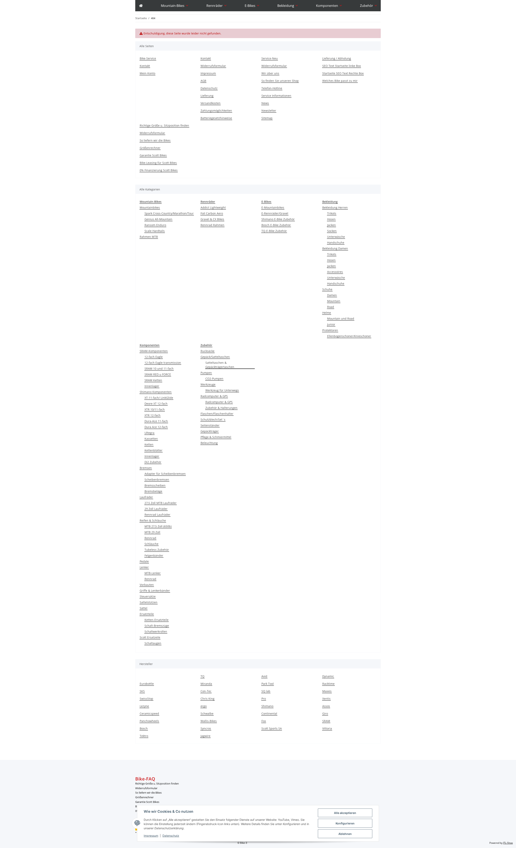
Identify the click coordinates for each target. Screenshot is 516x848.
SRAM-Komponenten (154, 351)
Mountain (333, 301)
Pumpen (206, 373)
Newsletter (268, 110)
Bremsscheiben (155, 485)
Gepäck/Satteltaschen (215, 357)
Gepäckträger (210, 431)
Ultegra (149, 433)
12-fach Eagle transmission (163, 363)
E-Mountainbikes (272, 207)
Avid (264, 676)
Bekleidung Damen (335, 248)
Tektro (144, 736)
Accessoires (335, 272)
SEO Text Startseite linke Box (341, 66)
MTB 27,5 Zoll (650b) (158, 526)
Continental (269, 713)
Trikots (331, 213)
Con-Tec (206, 691)
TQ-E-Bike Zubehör (274, 231)
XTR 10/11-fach (155, 409)
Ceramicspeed (149, 713)
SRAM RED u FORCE (158, 374)
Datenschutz (170, 835)
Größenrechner (150, 148)
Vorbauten (147, 585)
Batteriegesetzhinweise (216, 118)
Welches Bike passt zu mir (340, 81)
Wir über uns (270, 73)
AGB (203, 81)
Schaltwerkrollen (156, 631)
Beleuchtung (209, 443)
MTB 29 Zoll (152, 532)
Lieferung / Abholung (336, 58)
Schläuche (151, 544)
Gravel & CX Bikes (212, 219)
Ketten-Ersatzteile (157, 620)
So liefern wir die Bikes (155, 140)
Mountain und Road (340, 318)
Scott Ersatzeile (150, 637)
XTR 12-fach (152, 415)
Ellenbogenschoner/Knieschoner (349, 336)
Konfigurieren (345, 823)
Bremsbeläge (153, 491)
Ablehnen (345, 834)
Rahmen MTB (149, 237)
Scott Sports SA (271, 728)
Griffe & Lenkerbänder (155, 590)
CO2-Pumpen (214, 378)
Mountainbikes (150, 207)
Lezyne (144, 706)
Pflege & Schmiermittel (216, 437)
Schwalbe (207, 713)
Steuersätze (148, 596)
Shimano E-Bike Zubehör (278, 219)
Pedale (144, 561)
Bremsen (146, 468)
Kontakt (145, 66)
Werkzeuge (208, 384)
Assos (326, 706)
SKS (142, 691)
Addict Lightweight (213, 207)
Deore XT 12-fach (156, 403)
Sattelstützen (148, 602)
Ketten (149, 444)
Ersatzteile (147, 614)
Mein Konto (147, 73)
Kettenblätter (153, 450)
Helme (326, 313)
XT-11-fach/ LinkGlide (159, 398)
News (265, 103)
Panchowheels (149, 721)
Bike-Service (148, 58)
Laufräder (146, 497)
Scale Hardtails (155, 231)
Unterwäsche (336, 237)
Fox (263, 721)
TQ (202, 676)
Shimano (267, 706)
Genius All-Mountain (158, 219)
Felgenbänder (154, 555)
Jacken (331, 225)
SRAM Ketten (153, 380)
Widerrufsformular (213, 66)
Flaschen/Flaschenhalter (217, 414)
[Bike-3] (141, 5)
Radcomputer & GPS (214, 396)
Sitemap (267, 118)
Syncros (206, 728)
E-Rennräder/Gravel (274, 213)
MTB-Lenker (153, 573)
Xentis (326, 698)
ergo (204, 706)
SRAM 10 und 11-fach (159, 368)
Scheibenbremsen (157, 479)
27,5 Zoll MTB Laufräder (161, 503)
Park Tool (267, 684)
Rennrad (150, 538)
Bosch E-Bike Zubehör (276, 225)
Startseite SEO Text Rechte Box (343, 73)
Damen (332, 295)
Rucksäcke (207, 351)
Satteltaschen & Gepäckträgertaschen (219, 365)
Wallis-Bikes (209, 721)
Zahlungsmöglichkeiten (216, 110)
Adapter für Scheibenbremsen (165, 474)
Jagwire (205, 736)
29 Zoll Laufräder (156, 509)
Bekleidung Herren (335, 207)
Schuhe (327, 289)
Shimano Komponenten (156, 392)
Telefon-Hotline (271, 88)
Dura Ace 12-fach (156, 427)
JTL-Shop (508, 843)
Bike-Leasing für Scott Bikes (158, 163)
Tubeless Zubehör (157, 550)
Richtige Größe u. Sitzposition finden (164, 125)
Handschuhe (335, 242)
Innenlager (152, 386)
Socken (332, 231)
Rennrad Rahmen (212, 225)
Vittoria (327, 728)
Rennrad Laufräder (157, 514)
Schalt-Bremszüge (157, 626)
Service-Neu (269, 58)
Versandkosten (211, 103)
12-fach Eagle (154, 357)
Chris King (207, 698)
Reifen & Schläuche (153, 520)
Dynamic (328, 676)
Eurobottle (147, 684)
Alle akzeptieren (345, 813)
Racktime (328, 684)
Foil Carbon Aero (212, 213)
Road (330, 307)
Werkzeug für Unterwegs (222, 390)
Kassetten (151, 439)
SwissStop (146, 698)
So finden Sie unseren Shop (280, 81)
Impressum (151, 835)
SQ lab (265, 691)
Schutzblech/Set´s (213, 419)
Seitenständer (210, 425)
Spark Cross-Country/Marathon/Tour (169, 213)
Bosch (144, 728)
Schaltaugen (153, 643)
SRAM (326, 721)
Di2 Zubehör (153, 462)
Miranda (206, 684)
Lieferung (207, 96)
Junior (331, 324)
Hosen (331, 219)
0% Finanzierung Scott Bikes (159, 170)
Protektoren (330, 330)
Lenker (144, 567)
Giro (325, 713)
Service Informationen (276, 96)
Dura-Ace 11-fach (156, 421)
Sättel (143, 608)
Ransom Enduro (155, 225)
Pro (263, 698)
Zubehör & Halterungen (221, 408)
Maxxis (327, 691)
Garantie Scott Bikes (153, 155)
